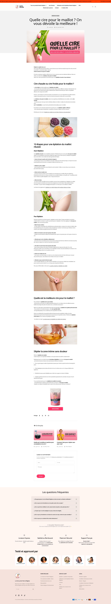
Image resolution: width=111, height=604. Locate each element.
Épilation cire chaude (55, 15)
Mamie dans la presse (48, 7)
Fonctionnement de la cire (46, 581)
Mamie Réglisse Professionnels (47, 585)
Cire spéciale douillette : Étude (47, 578)
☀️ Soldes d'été (64, 7)
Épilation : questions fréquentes (65, 576)
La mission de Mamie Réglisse (47, 576)
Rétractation (81, 589)
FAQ (79, 5)
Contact (57, 7)
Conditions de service (68, 457)
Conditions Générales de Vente (85, 578)
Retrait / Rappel (82, 581)
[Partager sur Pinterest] (45, 415)
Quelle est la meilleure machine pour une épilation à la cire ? (44, 443)
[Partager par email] (48, 415)
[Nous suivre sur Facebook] (16, 595)
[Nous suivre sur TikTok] (24, 595)
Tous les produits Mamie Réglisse (38, 5)
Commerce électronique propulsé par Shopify (33, 599)
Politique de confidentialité (57, 457)
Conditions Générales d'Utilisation (86, 583)
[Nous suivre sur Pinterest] (21, 595)
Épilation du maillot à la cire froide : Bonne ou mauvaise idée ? (57, 112)
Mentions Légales (83, 576)
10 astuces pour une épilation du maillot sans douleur (54, 319)
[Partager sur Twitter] (42, 415)
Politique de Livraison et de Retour (65, 587)
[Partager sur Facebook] (39, 415)
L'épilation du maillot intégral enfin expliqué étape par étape (58, 187)
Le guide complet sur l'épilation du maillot (58, 265)
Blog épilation (43, 583)
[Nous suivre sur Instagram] (19, 595)
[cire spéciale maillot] (55, 399)
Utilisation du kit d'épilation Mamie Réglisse (66, 5)
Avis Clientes (52, 5)
